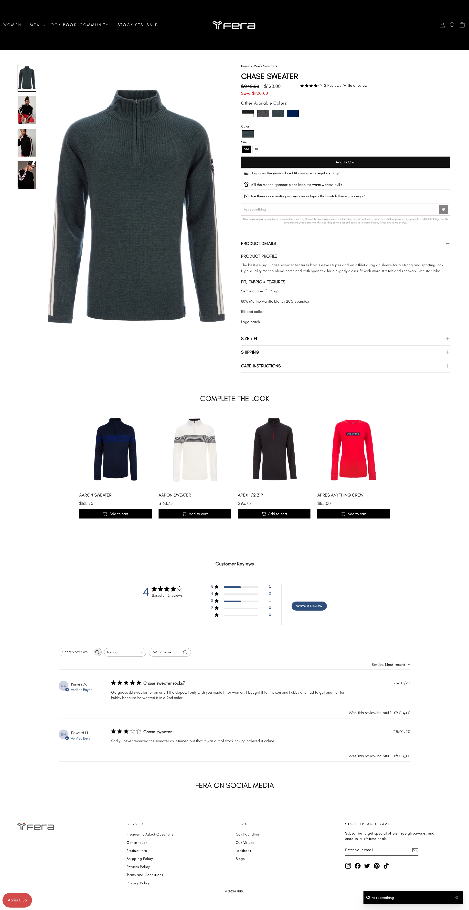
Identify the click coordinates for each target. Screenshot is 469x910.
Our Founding (247, 834)
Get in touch (137, 842)
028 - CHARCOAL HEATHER (263, 113)
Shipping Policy (140, 858)
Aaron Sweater (95, 495)
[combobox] (125, 652)
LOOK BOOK (62, 24)
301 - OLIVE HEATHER (278, 113)
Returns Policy (138, 866)
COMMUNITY (95, 24)
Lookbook (243, 850)
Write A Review (309, 606)
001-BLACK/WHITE (248, 113)
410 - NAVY (293, 113)
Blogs (240, 858)
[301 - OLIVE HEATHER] (278, 113)
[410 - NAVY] (293, 113)
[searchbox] (76, 652)
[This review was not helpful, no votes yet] (405, 713)
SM (246, 149)
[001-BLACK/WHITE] (248, 113)
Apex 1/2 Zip (250, 495)
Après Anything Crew (340, 495)
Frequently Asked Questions (150, 834)
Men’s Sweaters (265, 66)
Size (244, 142)
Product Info (137, 850)
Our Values (245, 842)
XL (257, 149)
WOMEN (13, 24)
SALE (152, 24)
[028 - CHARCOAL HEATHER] (263, 113)
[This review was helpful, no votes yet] (396, 713)
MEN (36, 24)
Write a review (355, 85)
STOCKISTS (130, 24)
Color (245, 126)
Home (245, 66)
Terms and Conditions (145, 874)
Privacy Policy (138, 883)
